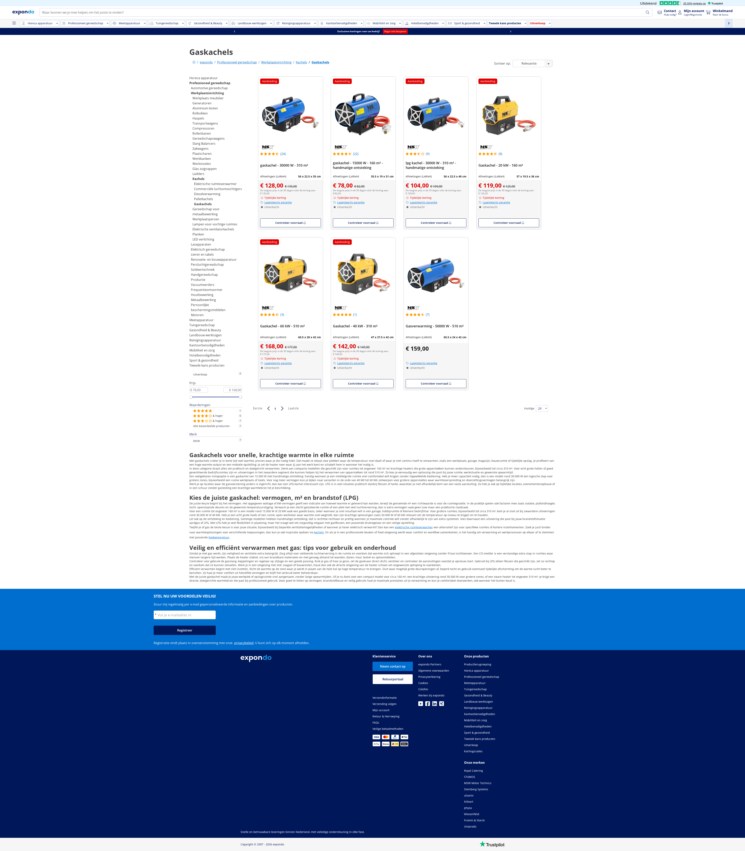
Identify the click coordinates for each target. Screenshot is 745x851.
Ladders (198, 174)
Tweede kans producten (206, 365)
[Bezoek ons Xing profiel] (441, 705)
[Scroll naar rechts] (510, 31)
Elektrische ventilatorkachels (213, 229)
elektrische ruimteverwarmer (414, 527)
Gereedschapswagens (208, 138)
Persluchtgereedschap (207, 264)
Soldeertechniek (203, 269)
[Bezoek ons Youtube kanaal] (420, 705)
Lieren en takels (202, 254)
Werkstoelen (201, 164)
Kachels (198, 179)
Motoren (197, 315)
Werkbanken (201, 159)
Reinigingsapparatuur (205, 340)
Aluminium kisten (205, 108)
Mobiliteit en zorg (202, 350)
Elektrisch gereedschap (208, 249)
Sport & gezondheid (203, 360)
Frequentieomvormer (207, 290)
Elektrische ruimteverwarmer (215, 184)
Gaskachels (203, 204)
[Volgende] (282, 408)
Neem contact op (392, 666)
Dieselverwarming (207, 194)
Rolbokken (200, 113)
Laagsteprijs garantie (278, 202)
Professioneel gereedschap (209, 83)
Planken (198, 234)
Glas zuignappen (204, 169)
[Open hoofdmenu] (14, 23)
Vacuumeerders (202, 285)
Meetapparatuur (201, 320)
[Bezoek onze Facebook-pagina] (427, 705)
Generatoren (201, 103)
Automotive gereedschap (209, 88)
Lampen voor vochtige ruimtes (214, 224)
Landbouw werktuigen (205, 335)
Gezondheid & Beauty (205, 330)
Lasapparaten (201, 244)
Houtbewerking (202, 295)
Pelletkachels (203, 199)
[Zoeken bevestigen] (647, 12)
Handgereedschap (204, 274)
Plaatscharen (202, 153)
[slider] (191, 397)
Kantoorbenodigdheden (207, 345)
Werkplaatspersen (205, 219)
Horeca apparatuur (203, 78)
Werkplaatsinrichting (207, 93)
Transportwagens (205, 123)
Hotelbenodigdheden (205, 355)
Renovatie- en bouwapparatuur (214, 259)
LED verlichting (203, 239)
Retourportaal (392, 679)
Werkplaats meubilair (208, 98)
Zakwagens (200, 148)
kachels (319, 532)
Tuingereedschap (202, 325)
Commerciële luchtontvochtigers (218, 189)
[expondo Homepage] (194, 62)
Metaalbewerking (203, 300)
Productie (198, 280)
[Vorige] (268, 408)
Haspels (198, 118)
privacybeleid (244, 643)
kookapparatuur (219, 537)
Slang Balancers (204, 143)
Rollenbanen (201, 133)
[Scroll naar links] (234, 31)
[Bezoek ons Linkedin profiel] (434, 705)
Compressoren (203, 128)
